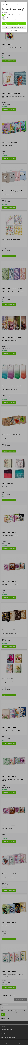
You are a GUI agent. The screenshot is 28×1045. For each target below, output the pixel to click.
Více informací (14, 30)
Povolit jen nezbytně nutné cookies (14, 27)
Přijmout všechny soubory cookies (14, 24)
